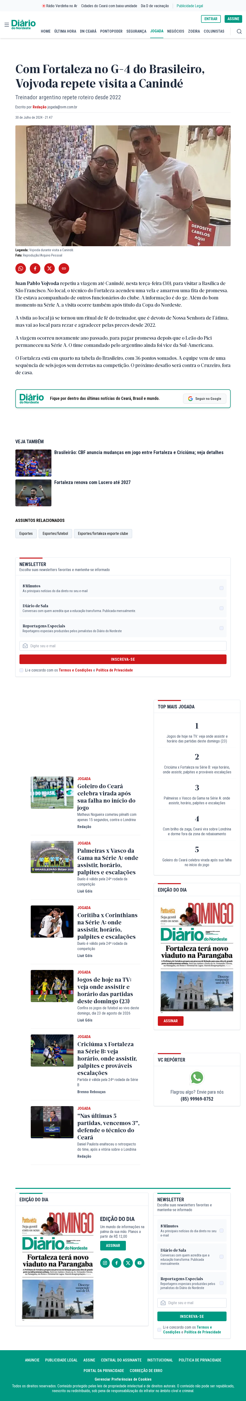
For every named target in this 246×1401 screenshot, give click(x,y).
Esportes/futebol (55, 533)
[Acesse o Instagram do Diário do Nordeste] (105, 1263)
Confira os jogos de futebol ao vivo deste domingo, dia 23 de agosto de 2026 (108, 1011)
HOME (45, 31)
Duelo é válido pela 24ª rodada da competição (102, 882)
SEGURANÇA (136, 31)
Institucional (160, 1360)
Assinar (171, 1021)
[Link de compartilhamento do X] (49, 268)
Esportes (26, 533)
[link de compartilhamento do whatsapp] (20, 268)
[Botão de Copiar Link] (64, 268)
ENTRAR (210, 19)
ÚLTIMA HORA (65, 31)
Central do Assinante (121, 1360)
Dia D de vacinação (155, 6)
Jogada (84, 778)
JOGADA (156, 31)
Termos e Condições (75, 670)
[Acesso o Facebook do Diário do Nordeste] (116, 1263)
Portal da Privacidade (104, 1370)
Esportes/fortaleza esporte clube (103, 533)
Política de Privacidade (114, 670)
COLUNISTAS (214, 31)
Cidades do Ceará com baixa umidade (109, 6)
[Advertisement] (85, 733)
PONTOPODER (111, 31)
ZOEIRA (194, 31)
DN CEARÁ (88, 31)
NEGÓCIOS (175, 31)
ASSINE (233, 19)
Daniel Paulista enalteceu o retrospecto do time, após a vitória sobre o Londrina (106, 1147)
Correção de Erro (146, 1370)
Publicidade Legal (190, 6)
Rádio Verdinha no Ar (61, 6)
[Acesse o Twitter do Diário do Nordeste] (128, 1263)
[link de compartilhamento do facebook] (35, 268)
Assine (89, 1360)
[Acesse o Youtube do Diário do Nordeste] (139, 1263)
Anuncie (32, 1360)
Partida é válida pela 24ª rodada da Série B (107, 1082)
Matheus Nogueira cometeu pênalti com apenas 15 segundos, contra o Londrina (106, 817)
